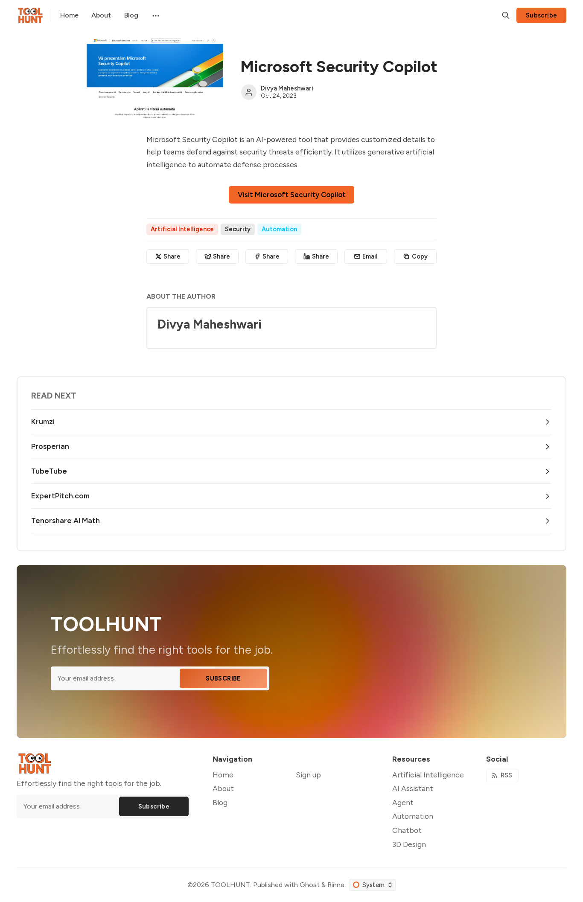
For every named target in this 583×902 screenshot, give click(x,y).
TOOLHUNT (230, 885)
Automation (279, 229)
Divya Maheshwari (287, 88)
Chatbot (407, 830)
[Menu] (155, 15)
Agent (403, 802)
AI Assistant (412, 788)
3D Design (409, 844)
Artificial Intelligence (182, 229)
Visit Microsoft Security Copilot (292, 194)
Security (238, 229)
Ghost (310, 885)
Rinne (335, 885)
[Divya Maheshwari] (248, 92)
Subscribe (541, 15)
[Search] (505, 15)
